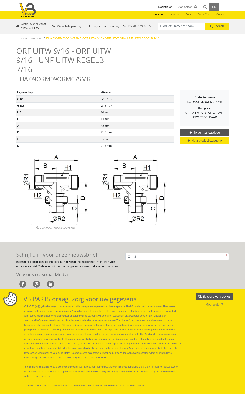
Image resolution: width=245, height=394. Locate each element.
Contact (221, 14)
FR (224, 6)
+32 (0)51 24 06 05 (139, 26)
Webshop (158, 14)
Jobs (189, 14)
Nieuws (175, 14)
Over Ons (204, 14)
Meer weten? (214, 304)
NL (214, 6)
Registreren (165, 6)
